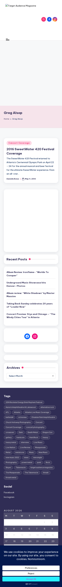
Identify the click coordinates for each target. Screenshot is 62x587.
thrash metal (11, 478)
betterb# (9, 417)
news (26, 458)
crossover (10, 432)
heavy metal (11, 442)
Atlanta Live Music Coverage (37, 412)
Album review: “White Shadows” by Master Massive (31, 295)
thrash (45, 473)
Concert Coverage (19, 143)
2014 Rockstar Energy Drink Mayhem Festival (24, 402)
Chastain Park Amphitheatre (43, 417)
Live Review (25, 447)
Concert (39, 422)
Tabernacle (21, 468)
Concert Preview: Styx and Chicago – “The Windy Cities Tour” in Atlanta (31, 316)
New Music (43, 452)
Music (31, 452)
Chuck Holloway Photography (18, 422)
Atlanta (17, 412)
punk (39, 462)
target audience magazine (42, 468)
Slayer (8, 468)
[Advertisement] (31, 73)
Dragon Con (47, 432)
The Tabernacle (31, 473)
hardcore (20, 437)
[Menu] (7, 39)
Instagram (9, 497)
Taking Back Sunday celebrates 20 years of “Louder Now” (30, 305)
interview (25, 442)
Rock (48, 462)
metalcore (19, 452)
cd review (22, 417)
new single (37, 458)
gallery (9, 437)
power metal (27, 462)
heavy (45, 437)
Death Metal (33, 432)
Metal (8, 452)
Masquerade (40, 447)
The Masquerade (13, 473)
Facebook (9, 492)
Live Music (38, 442)
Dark (21, 432)
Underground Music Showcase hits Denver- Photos (26, 284)
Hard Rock (33, 437)
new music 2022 (12, 458)
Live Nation (10, 447)
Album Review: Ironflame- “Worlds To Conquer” (28, 274)
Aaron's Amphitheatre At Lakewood (21, 407)
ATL (7, 412)
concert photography (35, 427)
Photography (11, 462)
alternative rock (47, 407)
